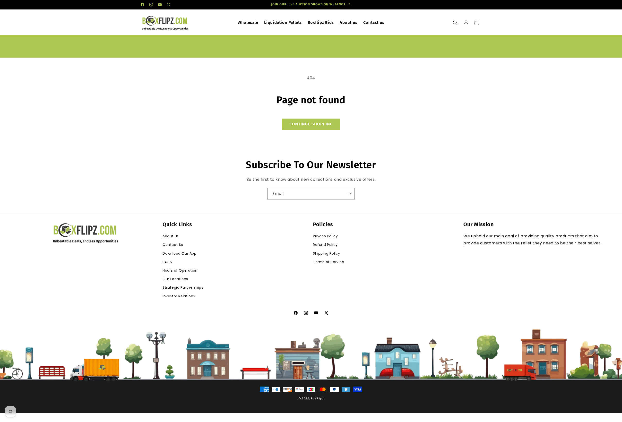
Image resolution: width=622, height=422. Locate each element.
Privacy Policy (325, 236)
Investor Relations (179, 296)
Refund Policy (325, 244)
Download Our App (180, 253)
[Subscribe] (349, 193)
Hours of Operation (180, 270)
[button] (455, 22)
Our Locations (175, 278)
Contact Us (173, 244)
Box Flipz (317, 398)
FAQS (167, 261)
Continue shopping (311, 124)
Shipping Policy (326, 253)
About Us (171, 236)
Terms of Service (328, 261)
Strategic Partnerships (183, 287)
